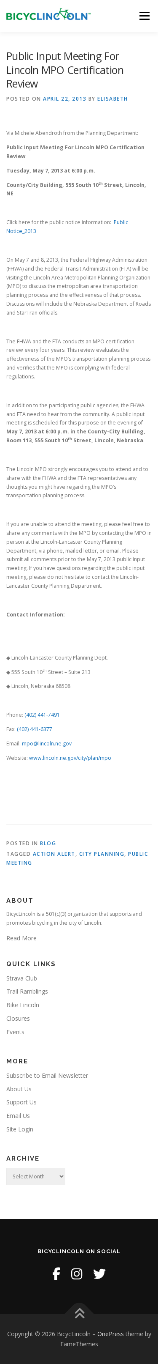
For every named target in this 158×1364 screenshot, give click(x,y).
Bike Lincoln (22, 1005)
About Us (19, 1089)
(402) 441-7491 (42, 714)
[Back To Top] (79, 1314)
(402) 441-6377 (34, 729)
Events (15, 1032)
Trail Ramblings (27, 991)
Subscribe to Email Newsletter (47, 1075)
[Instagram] (76, 1273)
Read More (21, 938)
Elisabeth (112, 98)
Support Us (21, 1102)
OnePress (110, 1334)
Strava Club (21, 978)
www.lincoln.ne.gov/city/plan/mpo (70, 757)
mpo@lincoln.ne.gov (47, 743)
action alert (54, 853)
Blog (48, 843)
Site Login (19, 1129)
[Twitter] (99, 1273)
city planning (102, 853)
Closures (18, 1018)
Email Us (18, 1116)
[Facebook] (56, 1273)
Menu (144, 15)
